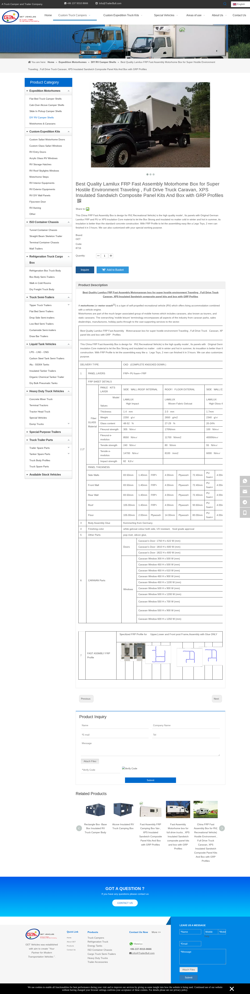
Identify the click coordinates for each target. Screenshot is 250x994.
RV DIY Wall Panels (39, 195)
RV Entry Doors (37, 152)
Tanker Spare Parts (39, 454)
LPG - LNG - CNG (39, 352)
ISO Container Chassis (44, 222)
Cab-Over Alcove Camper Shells (46, 105)
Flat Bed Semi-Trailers (41, 311)
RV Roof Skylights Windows (44, 170)
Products (70, 946)
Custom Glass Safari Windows (45, 145)
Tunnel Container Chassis (43, 230)
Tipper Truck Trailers (40, 305)
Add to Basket (115, 269)
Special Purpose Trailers (45, 432)
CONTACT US (125, 903)
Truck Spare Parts (39, 466)
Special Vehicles (38, 417)
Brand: (79, 235)
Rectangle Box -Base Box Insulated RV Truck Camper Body (95, 828)
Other (32, 214)
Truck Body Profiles (39, 460)
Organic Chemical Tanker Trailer (46, 377)
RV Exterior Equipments (42, 189)
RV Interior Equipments (41, 183)
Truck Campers (96, 937)
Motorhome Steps (39, 176)
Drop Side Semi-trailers (41, 317)
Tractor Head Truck (39, 411)
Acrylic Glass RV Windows (43, 158)
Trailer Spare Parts (39, 448)
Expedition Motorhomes (44, 90)
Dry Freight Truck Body (41, 289)
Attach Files (90, 761)
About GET (71, 942)
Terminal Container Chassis (44, 242)
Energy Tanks (95, 945)
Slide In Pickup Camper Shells (45, 111)
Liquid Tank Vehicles (42, 344)
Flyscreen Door (37, 201)
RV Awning (35, 207)
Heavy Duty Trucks (98, 958)
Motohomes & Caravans (42, 123)
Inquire (85, 269)
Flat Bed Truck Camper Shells (45, 98)
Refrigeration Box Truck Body (45, 270)
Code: (79, 244)
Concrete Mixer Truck (41, 399)
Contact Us (71, 950)
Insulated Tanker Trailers (42, 370)
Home (69, 938)
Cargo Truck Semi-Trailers (102, 954)
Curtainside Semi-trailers (42, 330)
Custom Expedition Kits (44, 131)
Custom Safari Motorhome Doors (47, 139)
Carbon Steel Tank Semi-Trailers (46, 358)
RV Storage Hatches (40, 164)
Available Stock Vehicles (45, 474)
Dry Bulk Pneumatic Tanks (43, 383)
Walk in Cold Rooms (40, 283)
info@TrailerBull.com (143, 953)
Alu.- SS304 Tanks (39, 364)
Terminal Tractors (38, 405)
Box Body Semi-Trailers (42, 277)
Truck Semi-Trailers (41, 297)
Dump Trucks (36, 424)
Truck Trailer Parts (41, 440)
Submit (150, 780)
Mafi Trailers (36, 248)
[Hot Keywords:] (225, 3)
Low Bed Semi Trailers (41, 323)
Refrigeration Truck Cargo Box (46, 259)
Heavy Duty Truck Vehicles (46, 391)
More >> (156, 932)
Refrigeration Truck (98, 941)
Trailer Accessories (98, 962)
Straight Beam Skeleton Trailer (45, 236)
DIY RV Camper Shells (41, 117)
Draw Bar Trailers (38, 336)
